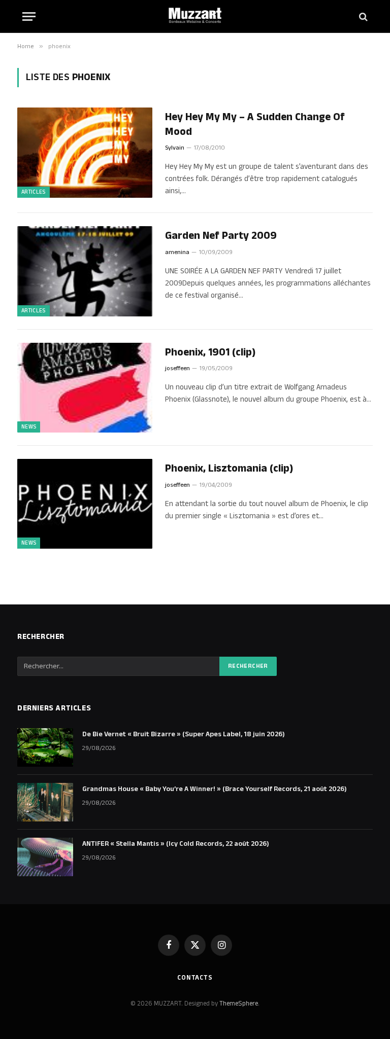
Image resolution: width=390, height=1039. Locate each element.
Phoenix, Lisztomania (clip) (229, 468)
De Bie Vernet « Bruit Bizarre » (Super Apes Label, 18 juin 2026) (183, 734)
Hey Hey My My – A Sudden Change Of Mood (255, 124)
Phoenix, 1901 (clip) (210, 352)
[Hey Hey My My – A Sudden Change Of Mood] (84, 152)
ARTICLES (33, 192)
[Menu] (29, 16)
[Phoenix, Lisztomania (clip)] (84, 504)
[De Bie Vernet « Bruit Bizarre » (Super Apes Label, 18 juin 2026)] (45, 747)
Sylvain (174, 148)
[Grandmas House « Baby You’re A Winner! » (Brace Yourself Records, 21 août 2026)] (45, 802)
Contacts (195, 977)
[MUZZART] (195, 16)
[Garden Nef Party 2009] (84, 271)
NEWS (28, 427)
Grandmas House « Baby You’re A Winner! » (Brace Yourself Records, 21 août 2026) (214, 789)
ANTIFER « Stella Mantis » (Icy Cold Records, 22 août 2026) (175, 844)
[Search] (362, 16)
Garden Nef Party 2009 (221, 236)
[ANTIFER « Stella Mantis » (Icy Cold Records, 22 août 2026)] (45, 857)
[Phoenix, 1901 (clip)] (84, 388)
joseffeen (177, 368)
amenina (177, 252)
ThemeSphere (238, 1003)
